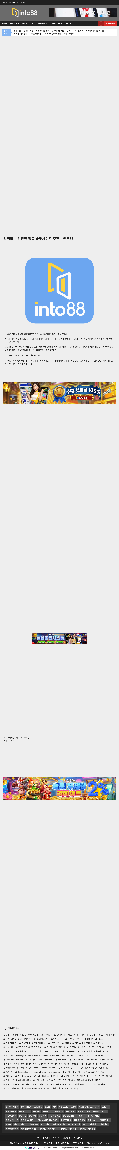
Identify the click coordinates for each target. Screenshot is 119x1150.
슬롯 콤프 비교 (54, 1115)
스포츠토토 (26, 23)
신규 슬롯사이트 (27, 1120)
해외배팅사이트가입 (29, 1128)
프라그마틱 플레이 (22, 34)
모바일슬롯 (63, 1107)
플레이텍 (104, 1124)
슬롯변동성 (47, 1111)
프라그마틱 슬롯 (74, 1124)
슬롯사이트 (29, 31)
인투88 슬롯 (110, 23)
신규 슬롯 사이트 (92, 1115)
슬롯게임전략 (11, 1111)
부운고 (73, 1107)
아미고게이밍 (66, 1120)
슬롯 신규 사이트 (99, 1111)
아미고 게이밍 (79, 1120)
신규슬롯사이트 (12, 1120)
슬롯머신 (36, 1111)
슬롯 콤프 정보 (68, 1115)
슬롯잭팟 (22, 1115)
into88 (47, 1107)
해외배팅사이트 (59, 31)
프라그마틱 (45, 1124)
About (68, 23)
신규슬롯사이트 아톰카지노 (47, 1120)
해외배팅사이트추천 (54, 34)
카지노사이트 (33, 1124)
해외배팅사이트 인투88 (96, 31)
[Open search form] (95, 23)
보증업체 (13, 23)
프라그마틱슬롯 (59, 1124)
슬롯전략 (32, 1115)
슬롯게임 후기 (24, 1111)
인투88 (18, 31)
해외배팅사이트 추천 (76, 31)
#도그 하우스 (26, 1107)
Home (4, 23)
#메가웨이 (38, 1107)
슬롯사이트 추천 (43, 31)
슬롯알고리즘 (11, 1115)
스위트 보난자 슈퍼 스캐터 (89, 1107)
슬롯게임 (105, 1107)
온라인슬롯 (40, 23)
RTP (54, 1107)
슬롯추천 (42, 1115)
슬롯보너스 (59, 1111)
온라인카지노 (55, 23)
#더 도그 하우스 (12, 1107)
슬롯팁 (80, 1115)
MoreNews (91, 1143)
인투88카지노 (70, 34)
